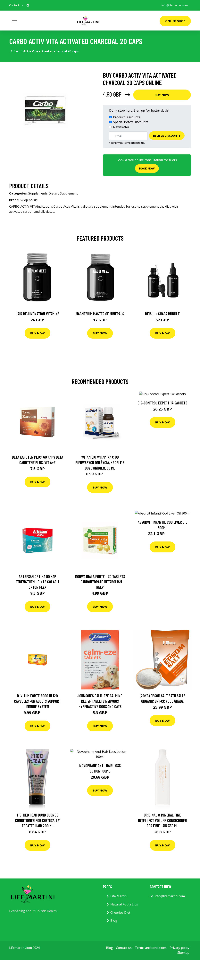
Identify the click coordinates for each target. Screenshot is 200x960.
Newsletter (121, 127)
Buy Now (162, 95)
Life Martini (118, 896)
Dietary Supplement (63, 193)
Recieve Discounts (166, 135)
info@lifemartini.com (175, 5)
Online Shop (175, 21)
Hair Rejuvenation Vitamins (37, 313)
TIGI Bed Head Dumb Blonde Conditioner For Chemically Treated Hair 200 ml (37, 820)
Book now (147, 168)
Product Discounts (126, 117)
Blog (113, 920)
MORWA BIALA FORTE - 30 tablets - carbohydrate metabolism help (100, 582)
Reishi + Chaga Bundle (162, 313)
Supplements (38, 193)
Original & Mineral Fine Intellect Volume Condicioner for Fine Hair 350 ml (162, 820)
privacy (119, 142)
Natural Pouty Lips (124, 904)
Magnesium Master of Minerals (100, 313)
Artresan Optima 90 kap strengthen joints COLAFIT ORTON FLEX (37, 582)
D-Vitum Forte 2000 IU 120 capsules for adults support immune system (37, 701)
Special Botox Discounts (130, 122)
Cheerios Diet (120, 912)
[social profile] (28, 5)
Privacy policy (179, 948)
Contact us (124, 948)
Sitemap (183, 952)
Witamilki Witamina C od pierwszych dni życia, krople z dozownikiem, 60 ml (99, 462)
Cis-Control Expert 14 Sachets (162, 402)
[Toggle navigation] (14, 20)
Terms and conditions (151, 948)
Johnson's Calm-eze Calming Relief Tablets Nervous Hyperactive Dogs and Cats (99, 701)
